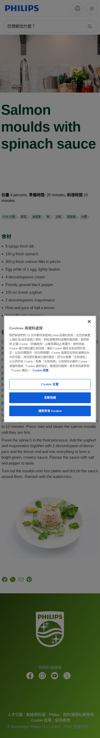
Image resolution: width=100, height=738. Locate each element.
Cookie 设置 (49, 384)
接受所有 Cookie (50, 410)
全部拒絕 (50, 397)
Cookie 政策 (40, 370)
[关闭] (89, 321)
